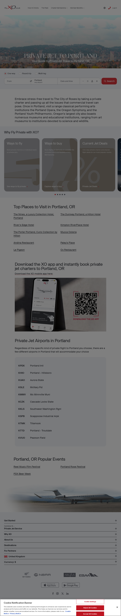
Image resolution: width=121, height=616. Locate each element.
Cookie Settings (90, 602)
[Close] (117, 607)
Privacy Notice (15, 614)
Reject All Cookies (90, 608)
